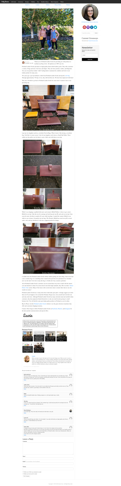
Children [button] (33, 2)
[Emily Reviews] (5, 1)
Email (24, 461)
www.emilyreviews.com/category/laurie (31, 366)
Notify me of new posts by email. (30, 473)
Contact (37, 4)
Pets (38, 2)
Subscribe (90, 59)
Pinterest (60, 308)
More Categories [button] (54, 2)
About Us (27, 4)
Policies (47, 4)
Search (96, 33)
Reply (25, 380)
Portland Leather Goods (40, 304)
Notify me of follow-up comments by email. (32, 472)
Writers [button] (62, 2)
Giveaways (20, 2)
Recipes (27, 2)
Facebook (54, 308)
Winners (68, 4)
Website (24, 466)
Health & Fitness (45, 2)
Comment (25, 441)
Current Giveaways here (93, 40)
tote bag (67, 75)
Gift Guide (13, 2)
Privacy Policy (58, 4)
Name (24, 456)
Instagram (67, 308)
